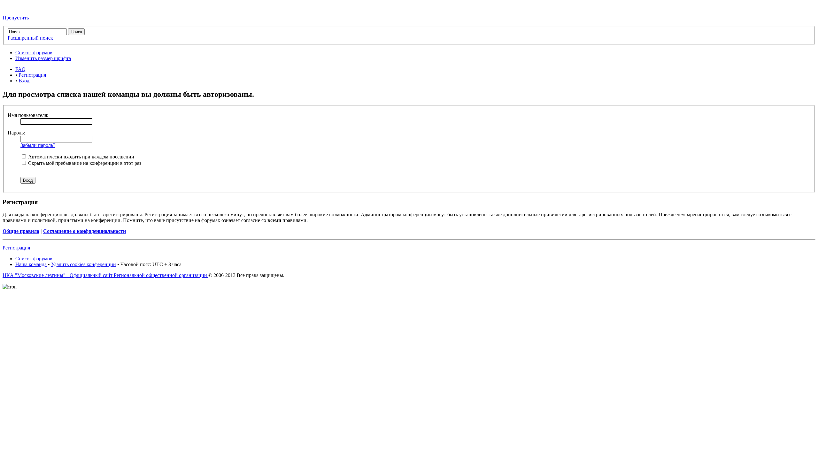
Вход (24, 80)
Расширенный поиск (30, 38)
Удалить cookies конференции (83, 264)
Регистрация (32, 75)
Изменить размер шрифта (43, 58)
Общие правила (21, 231)
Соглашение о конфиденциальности (84, 231)
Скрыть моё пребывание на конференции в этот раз (84, 163)
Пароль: (16, 132)
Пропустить (16, 17)
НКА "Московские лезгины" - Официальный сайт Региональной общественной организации (105, 275)
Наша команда (31, 264)
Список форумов (33, 52)
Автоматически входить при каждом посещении (80, 156)
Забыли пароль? (37, 145)
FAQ (20, 69)
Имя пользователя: (28, 115)
